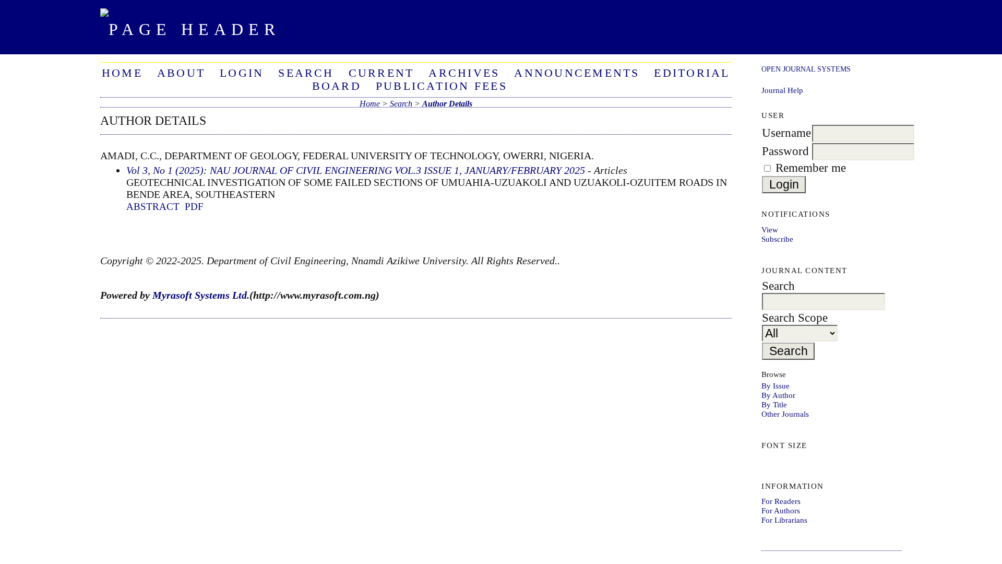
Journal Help (782, 90)
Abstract (153, 206)
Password (785, 151)
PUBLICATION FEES (441, 86)
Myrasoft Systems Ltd (199, 295)
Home (122, 73)
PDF (194, 206)
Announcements (576, 73)
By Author (778, 395)
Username (786, 132)
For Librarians (784, 519)
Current (381, 73)
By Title (774, 404)
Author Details (447, 103)
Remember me (811, 167)
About (181, 73)
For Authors (780, 510)
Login (242, 73)
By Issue (775, 385)
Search (305, 73)
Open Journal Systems (806, 69)
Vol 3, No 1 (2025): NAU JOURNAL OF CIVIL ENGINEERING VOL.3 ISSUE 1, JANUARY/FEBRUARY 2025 (355, 170)
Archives (463, 73)
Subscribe (777, 238)
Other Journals (785, 413)
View (769, 229)
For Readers (781, 501)
